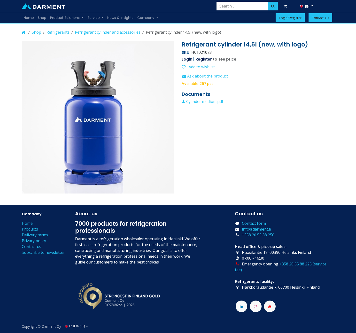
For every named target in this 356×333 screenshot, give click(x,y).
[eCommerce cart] (286, 6)
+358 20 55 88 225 (295, 264)
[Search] (273, 6)
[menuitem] (29, 17)
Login (187, 59)
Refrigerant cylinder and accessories (107, 32)
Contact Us (320, 17)
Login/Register (290, 17)
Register (203, 59)
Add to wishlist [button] (201, 67)
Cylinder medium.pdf (204, 101)
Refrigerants (58, 32)
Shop (36, 32)
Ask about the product (207, 76)
